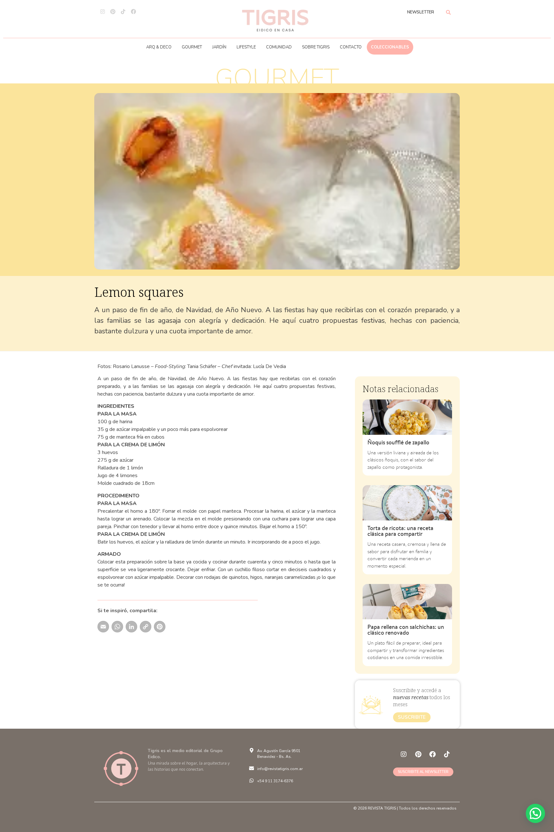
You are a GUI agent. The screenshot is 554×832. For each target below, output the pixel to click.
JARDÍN (219, 47)
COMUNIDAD (279, 47)
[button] (535, 813)
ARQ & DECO (159, 47)
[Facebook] (133, 11)
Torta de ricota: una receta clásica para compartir (400, 531)
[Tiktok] (123, 11)
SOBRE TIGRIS (316, 47)
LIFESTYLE (246, 47)
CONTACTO (351, 47)
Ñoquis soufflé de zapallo (398, 442)
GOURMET (192, 47)
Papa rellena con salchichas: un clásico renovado (405, 630)
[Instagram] (102, 11)
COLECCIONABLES (390, 47)
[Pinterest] (113, 11)
